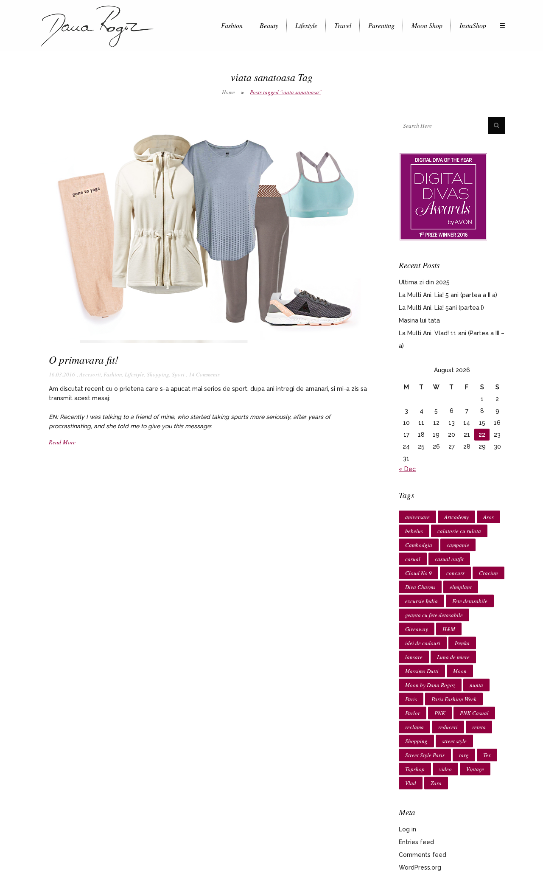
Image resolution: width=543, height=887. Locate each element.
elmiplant (461, 587)
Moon (460, 671)
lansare (414, 657)
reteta (479, 727)
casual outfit (449, 559)
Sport (178, 374)
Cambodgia (418, 545)
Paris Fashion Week (453, 699)
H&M (448, 629)
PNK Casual (474, 713)
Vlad (410, 783)
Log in (407, 829)
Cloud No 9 (418, 573)
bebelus (414, 531)
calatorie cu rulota (459, 531)
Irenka (462, 643)
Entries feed (416, 842)
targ (464, 755)
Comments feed (422, 854)
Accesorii (90, 374)
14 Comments (204, 374)
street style (454, 741)
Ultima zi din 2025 (424, 282)
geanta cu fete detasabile (434, 615)
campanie (458, 545)
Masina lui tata (419, 320)
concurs (455, 573)
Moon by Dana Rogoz (430, 685)
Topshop (415, 769)
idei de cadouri (422, 643)
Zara (436, 783)
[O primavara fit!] (208, 230)
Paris (411, 699)
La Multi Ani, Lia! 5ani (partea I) (441, 307)
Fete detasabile (469, 601)
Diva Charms (420, 587)
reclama (414, 727)
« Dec (407, 469)
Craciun (488, 573)
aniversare (417, 517)
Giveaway (416, 629)
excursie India (421, 601)
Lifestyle (134, 374)
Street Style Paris (425, 755)
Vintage (475, 769)
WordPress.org (420, 867)
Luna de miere (453, 657)
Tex (487, 755)
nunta (476, 685)
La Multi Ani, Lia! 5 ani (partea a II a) (448, 295)
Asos (488, 517)
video (445, 769)
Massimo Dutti (422, 671)
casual (412, 559)
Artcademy (456, 517)
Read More (62, 442)
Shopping (158, 374)
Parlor (412, 713)
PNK (439, 713)
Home (228, 92)
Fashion (113, 374)
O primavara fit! (83, 359)
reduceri (448, 727)
